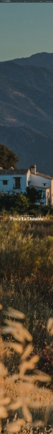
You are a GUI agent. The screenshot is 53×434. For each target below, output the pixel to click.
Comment (41, 1)
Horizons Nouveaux (49, 1)
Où (17, 1)
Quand (25, 1)
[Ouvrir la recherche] (2, 431)
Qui (33, 1)
